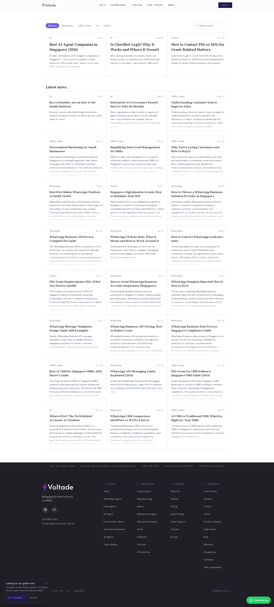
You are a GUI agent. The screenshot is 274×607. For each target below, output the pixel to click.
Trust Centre (210, 491)
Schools (141, 544)
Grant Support (178, 521)
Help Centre (210, 529)
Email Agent (110, 506)
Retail (140, 529)
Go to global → (16, 598)
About (171, 5)
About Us (175, 491)
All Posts (52, 25)
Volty (102, 5)
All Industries (143, 552)
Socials (174, 536)
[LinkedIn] (45, 509)
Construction (144, 491)
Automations (118, 5)
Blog (206, 536)
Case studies (155, 5)
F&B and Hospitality (147, 521)
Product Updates (213, 521)
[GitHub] (54, 509)
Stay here (33, 597)
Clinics (140, 506)
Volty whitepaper (213, 567)
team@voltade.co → (222, 591)
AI (97, 25)
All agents (109, 536)
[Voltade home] (70, 487)
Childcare (142, 536)
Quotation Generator (115, 529)
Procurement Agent (114, 521)
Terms (207, 514)
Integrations (210, 552)
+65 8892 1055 (50, 519)
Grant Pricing (177, 514)
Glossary (208, 544)
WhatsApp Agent (112, 498)
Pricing (137, 5)
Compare (209, 559)
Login (225, 5)
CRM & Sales (84, 25)
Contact (174, 529)
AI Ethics (208, 498)
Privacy (207, 506)
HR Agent (108, 514)
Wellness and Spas (147, 514)
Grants (107, 25)
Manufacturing (144, 498)
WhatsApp (67, 25)
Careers (174, 498)
